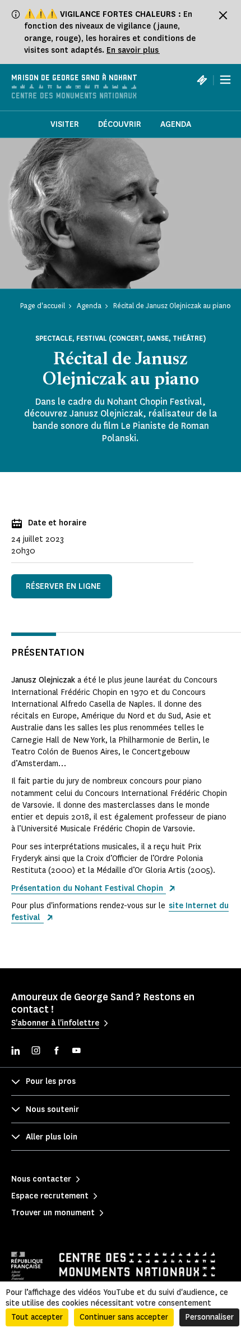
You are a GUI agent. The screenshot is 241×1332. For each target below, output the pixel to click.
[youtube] (76, 1051)
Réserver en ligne (63, 586)
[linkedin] (15, 1051)
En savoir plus (133, 50)
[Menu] (225, 80)
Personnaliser (209, 1317)
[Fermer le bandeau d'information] (223, 15)
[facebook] (56, 1051)
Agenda (175, 124)
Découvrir (119, 124)
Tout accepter (37, 1317)
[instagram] (35, 1051)
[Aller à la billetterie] (201, 79)
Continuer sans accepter (124, 1317)
